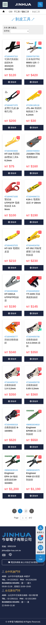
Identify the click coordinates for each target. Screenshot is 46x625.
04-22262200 (31, 580)
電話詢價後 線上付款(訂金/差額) (24, 562)
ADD (4, 576)
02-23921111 (12, 599)
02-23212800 (30, 599)
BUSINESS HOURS (10, 583)
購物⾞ (13, 82)
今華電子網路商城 (23, 4)
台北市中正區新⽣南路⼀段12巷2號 (23, 595)
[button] (40, 4)
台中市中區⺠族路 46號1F (19, 576)
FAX (22, 580)
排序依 (7, 31)
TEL (3, 580)
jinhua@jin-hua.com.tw (11, 550)
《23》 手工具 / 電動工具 (18, 12)
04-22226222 (12, 580)
